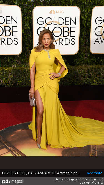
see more (94, 173)
